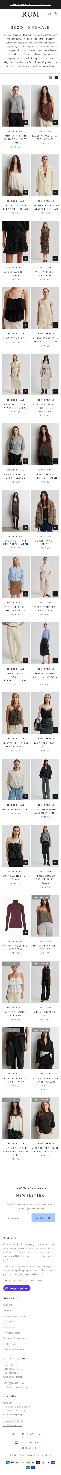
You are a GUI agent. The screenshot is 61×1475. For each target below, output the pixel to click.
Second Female (15, 131)
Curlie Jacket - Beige (45, 542)
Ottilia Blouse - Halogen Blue (16, 609)
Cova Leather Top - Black (16, 877)
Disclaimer (8, 1321)
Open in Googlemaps (13, 1376)
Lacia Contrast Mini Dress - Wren (15, 542)
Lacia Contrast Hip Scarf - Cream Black (45, 1082)
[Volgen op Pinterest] (22, 1434)
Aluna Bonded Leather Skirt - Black (45, 879)
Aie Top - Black (15, 338)
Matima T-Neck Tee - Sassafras (15, 947)
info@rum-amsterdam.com (15, 1387)
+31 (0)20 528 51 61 (14, 1383)
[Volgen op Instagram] (14, 1434)
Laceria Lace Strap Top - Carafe (45, 137)
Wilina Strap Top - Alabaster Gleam (45, 340)
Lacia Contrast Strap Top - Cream (15, 207)
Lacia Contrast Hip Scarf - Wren (15, 1080)
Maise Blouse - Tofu (15, 809)
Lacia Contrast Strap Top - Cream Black (15, 1152)
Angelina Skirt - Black (15, 274)
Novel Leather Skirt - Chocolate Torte (45, 677)
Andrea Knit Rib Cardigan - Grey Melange (15, 139)
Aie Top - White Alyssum (15, 1014)
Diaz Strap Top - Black (45, 745)
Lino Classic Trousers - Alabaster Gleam (15, 677)
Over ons (7, 1305)
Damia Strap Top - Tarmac (45, 947)
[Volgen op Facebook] (5, 1434)
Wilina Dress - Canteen (45, 274)
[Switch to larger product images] (50, 77)
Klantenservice (9, 1344)
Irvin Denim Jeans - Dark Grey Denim (45, 811)
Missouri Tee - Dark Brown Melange (45, 1150)
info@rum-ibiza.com (12, 1425)
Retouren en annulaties (13, 1349)
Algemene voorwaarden (14, 1316)
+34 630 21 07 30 (13, 1421)
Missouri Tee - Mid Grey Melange (15, 476)
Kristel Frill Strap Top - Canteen (16, 745)
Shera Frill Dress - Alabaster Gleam (15, 406)
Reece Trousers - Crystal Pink (45, 609)
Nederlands (28, 1448)
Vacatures (7, 1310)
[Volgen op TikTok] (31, 1434)
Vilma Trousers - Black (45, 1014)
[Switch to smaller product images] (56, 77)
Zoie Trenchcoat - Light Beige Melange (45, 408)
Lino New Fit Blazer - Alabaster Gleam (45, 207)
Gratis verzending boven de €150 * (30, 4)
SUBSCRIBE (43, 1217)
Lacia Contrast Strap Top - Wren (45, 476)
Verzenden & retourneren (15, 1338)
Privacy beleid (9, 1327)
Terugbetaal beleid (11, 1332)
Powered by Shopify (39, 1455)
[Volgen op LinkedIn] (40, 1434)
